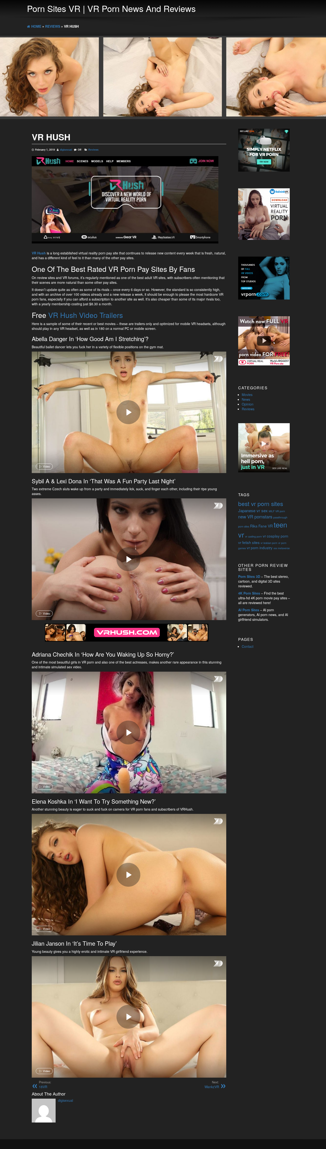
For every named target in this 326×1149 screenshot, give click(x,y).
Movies (247, 394)
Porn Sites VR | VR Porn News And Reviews (111, 8)
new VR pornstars (255, 516)
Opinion (247, 404)
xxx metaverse (281, 548)
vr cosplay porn (275, 535)
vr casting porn (253, 536)
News (246, 399)
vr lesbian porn (269, 543)
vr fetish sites (249, 542)
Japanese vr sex (253, 510)
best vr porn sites (260, 503)
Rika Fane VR (261, 525)
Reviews (93, 149)
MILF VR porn (277, 511)
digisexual (66, 149)
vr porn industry (260, 547)
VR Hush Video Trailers (85, 315)
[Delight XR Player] (212, 359)
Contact (247, 646)
